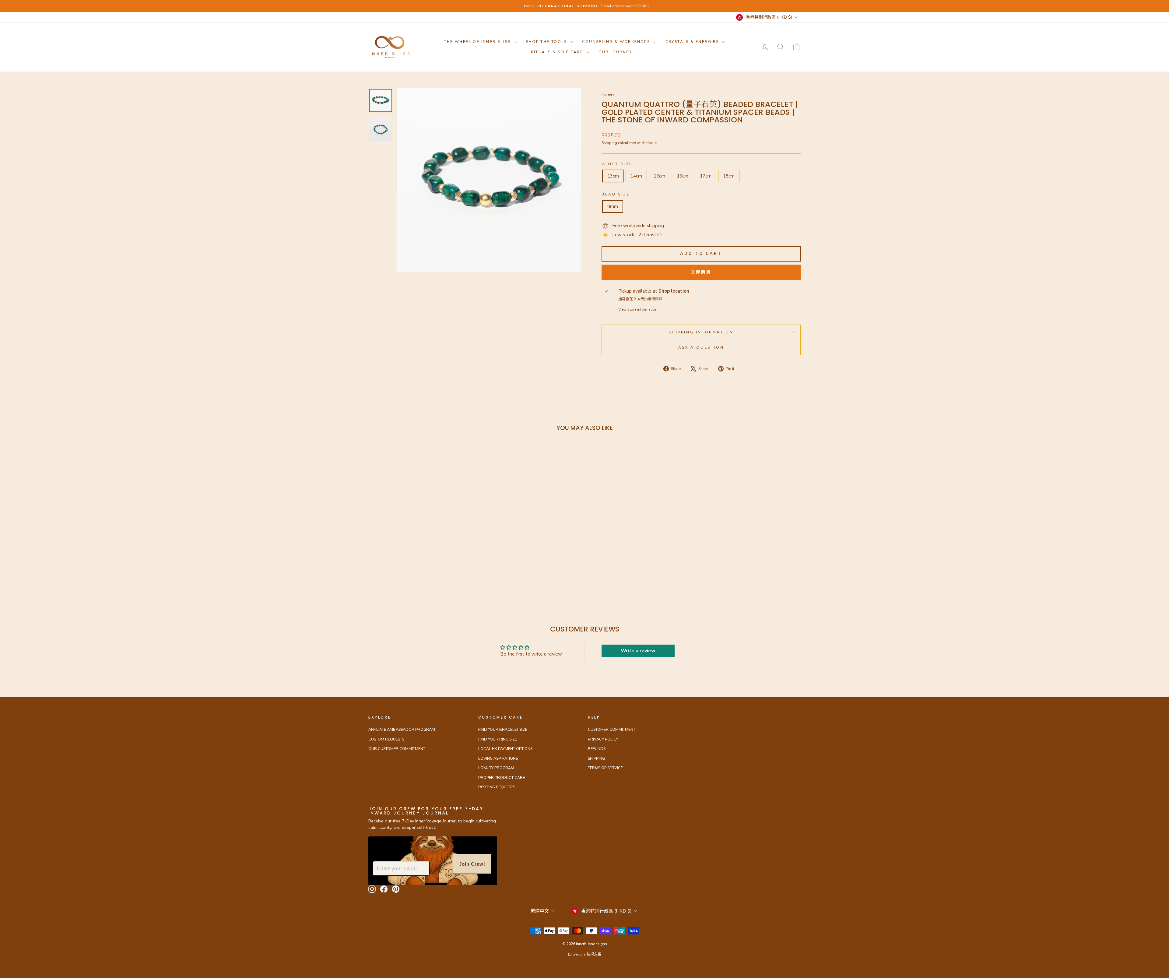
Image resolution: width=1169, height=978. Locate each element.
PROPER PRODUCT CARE (501, 777)
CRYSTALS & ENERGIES (693, 41)
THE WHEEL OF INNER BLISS (478, 41)
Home (607, 94)
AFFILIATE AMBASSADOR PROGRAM (401, 729)
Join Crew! (472, 864)
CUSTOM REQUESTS (386, 739)
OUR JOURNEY (616, 52)
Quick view (420, 542)
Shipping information (701, 332)
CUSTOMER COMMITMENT (611, 729)
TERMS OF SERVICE (605, 768)
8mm (612, 206)
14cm (636, 176)
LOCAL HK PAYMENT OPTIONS (505, 748)
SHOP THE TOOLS (547, 41)
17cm (705, 176)
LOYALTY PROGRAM (496, 768)
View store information (637, 309)
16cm (682, 176)
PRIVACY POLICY (603, 739)
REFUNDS (597, 748)
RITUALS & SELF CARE (558, 52)
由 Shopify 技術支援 (584, 954)
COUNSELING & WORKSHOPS (616, 41)
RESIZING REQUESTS (496, 787)
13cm (613, 176)
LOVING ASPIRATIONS (498, 758)
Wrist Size (617, 164)
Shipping (609, 143)
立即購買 (701, 272)
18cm (729, 176)
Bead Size (616, 194)
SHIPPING (596, 758)
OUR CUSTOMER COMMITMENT (396, 748)
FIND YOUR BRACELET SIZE (502, 729)
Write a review (638, 650)
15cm (659, 176)
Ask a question (701, 347)
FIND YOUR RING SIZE (497, 739)
